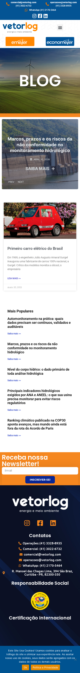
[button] (60, 27)
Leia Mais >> (14, 278)
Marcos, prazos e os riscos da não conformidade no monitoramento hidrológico (40, 144)
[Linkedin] (45, 16)
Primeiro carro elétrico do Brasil (35, 248)
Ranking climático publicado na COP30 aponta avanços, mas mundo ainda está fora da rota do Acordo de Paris (37, 424)
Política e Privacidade (45, 667)
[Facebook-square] (40, 16)
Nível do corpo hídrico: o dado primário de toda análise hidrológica (38, 371)
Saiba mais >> (14, 333)
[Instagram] (34, 16)
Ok (25, 667)
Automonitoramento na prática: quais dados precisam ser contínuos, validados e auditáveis (39, 323)
